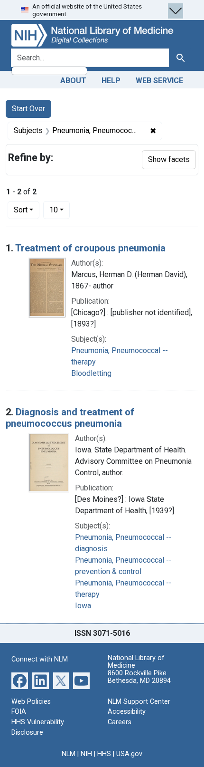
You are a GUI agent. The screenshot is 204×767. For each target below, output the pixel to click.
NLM (68, 754)
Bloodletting (91, 373)
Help (111, 80)
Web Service (159, 80)
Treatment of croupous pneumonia (90, 248)
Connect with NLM (39, 659)
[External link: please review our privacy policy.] (19, 680)
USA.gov (129, 754)
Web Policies (31, 702)
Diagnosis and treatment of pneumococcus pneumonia (70, 417)
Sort (21, 209)
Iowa (83, 605)
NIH (86, 754)
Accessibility (127, 712)
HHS (104, 754)
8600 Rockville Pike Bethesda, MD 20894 (139, 677)
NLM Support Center (139, 702)
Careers (119, 722)
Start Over (28, 108)
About (73, 80)
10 (59, 209)
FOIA (18, 712)
